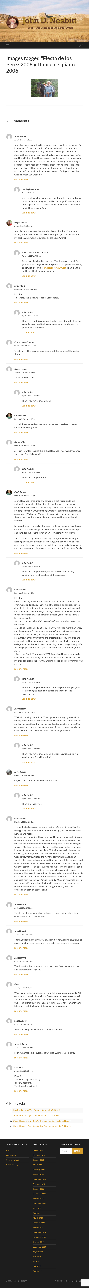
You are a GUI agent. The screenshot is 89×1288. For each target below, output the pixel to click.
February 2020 (39, 1223)
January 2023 (38, 1189)
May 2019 (37, 1266)
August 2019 (38, 1252)
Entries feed (11, 1155)
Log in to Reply (21, 180)
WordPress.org (12, 1165)
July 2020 (37, 1208)
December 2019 (39, 1232)
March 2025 (38, 1165)
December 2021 (39, 1203)
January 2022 (38, 1198)
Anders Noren (70, 1281)
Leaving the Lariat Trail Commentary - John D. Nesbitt (37, 1110)
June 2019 (37, 1261)
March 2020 (38, 1218)
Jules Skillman (20, 1044)
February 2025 (39, 1169)
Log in (8, 1150)
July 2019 (37, 1256)
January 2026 (38, 1160)
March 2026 (38, 1150)
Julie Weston (20, 708)
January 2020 (38, 1227)
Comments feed (12, 1160)
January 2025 (38, 1174)
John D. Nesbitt (20, 1281)
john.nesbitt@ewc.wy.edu (54, 267)
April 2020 (37, 1213)
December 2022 (39, 1194)
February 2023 (39, 1184)
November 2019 (39, 1237)
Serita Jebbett (20, 1020)
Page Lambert (20, 222)
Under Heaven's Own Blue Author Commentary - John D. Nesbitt (42, 1121)
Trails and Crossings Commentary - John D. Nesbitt (36, 1115)
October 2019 (38, 1242)
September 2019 (39, 1247)
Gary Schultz (20, 589)
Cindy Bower (20, 415)
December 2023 (39, 1179)
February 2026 (39, 1155)
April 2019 (37, 1271)
